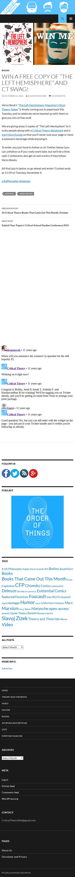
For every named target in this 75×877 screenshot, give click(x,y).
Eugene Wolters (37, 96)
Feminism (21, 597)
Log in (5, 779)
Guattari (66, 597)
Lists (44, 603)
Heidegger (14, 603)
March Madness (56, 603)
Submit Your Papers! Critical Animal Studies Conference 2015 (35, 223)
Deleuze (9, 590)
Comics (46, 586)
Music (21, 609)
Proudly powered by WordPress (16, 872)
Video (7, 624)
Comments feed (10, 792)
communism (57, 586)
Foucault (37, 596)
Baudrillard (66, 568)
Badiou (54, 569)
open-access (59, 608)
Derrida (20, 591)
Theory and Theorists (44, 619)
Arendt (40, 568)
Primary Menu (71, 18)
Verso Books (26, 193)
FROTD (56, 597)
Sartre (49, 613)
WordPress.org (10, 798)
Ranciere (41, 613)
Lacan (38, 603)
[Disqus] (37, 287)
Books (5, 70)
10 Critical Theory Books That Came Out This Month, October (35, 210)
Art (46, 568)
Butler (70, 579)
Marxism (10, 608)
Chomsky (32, 585)
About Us (7, 850)
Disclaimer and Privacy (14, 856)
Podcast (7, 490)
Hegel (4, 603)
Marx (69, 603)
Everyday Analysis (12, 736)
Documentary (30, 591)
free (49, 597)
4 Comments (58, 96)
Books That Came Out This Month (34, 578)
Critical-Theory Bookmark (47, 130)
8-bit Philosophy (12, 568)
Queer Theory (18, 613)
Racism (32, 613)
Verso (63, 619)
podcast (6, 613)
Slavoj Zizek (15, 618)
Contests (9, 193)
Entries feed (8, 786)
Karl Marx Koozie (12, 134)
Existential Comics (51, 591)
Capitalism (8, 585)
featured (8, 597)
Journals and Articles (14, 723)
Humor (27, 602)
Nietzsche (39, 608)
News (28, 609)
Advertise (7, 668)
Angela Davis (29, 569)
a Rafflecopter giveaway (16, 181)
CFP (20, 585)
